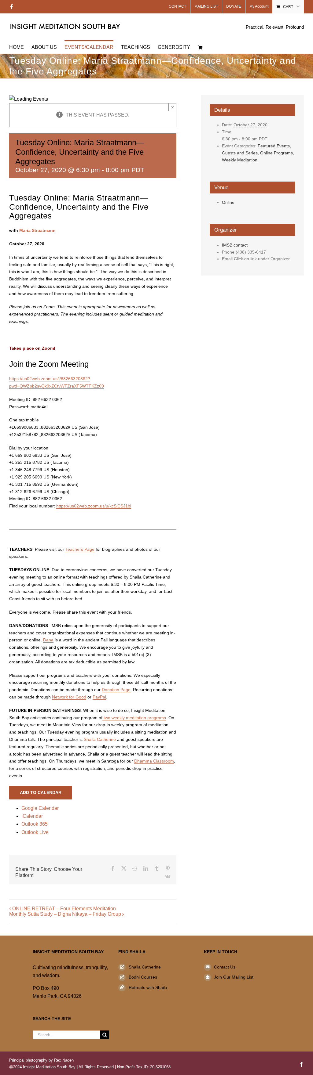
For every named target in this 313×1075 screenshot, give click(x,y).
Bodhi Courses (143, 977)
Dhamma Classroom (154, 761)
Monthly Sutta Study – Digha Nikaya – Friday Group (65, 914)
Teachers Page (79, 549)
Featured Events (274, 145)
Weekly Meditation (239, 159)
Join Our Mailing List (233, 977)
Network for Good (69, 696)
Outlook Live (35, 832)
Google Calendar (40, 808)
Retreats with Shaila (148, 987)
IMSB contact (235, 245)
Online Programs (276, 152)
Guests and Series (240, 152)
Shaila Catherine (100, 739)
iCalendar (32, 816)
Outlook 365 (34, 824)
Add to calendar (40, 792)
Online (228, 202)
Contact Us (224, 967)
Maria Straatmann (37, 230)
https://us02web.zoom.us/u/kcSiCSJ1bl (93, 505)
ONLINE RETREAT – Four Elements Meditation (64, 908)
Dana (48, 639)
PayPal (99, 696)
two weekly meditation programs (134, 717)
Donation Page (116, 689)
